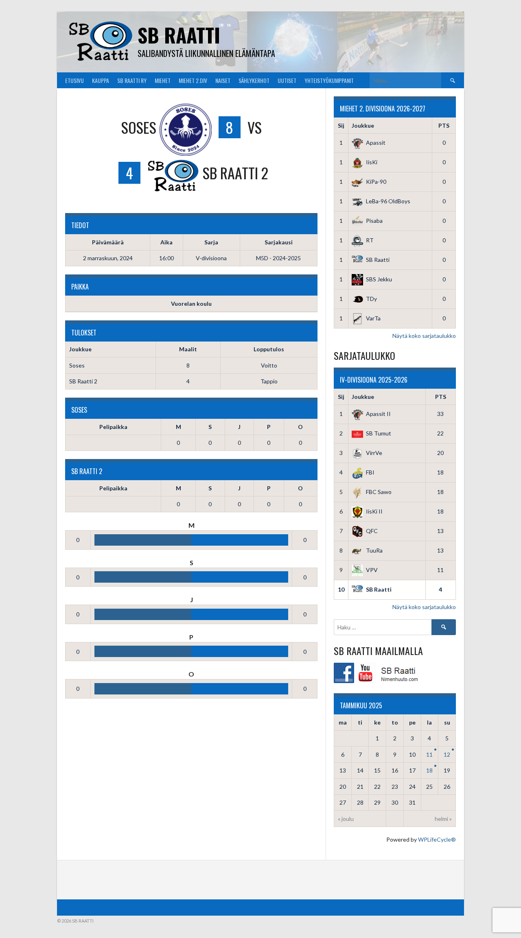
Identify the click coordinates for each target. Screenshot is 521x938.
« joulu (346, 818)
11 (429, 754)
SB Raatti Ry (132, 80)
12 (447, 754)
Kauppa (100, 80)
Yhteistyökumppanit (329, 80)
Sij (341, 125)
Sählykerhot (254, 80)
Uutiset (287, 80)
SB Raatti (179, 34)
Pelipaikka (113, 426)
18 (429, 770)
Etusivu (74, 80)
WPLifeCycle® (437, 839)
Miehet (163, 80)
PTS (443, 125)
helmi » (443, 818)
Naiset (222, 80)
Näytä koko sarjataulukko (424, 335)
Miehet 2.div (193, 80)
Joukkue (363, 125)
